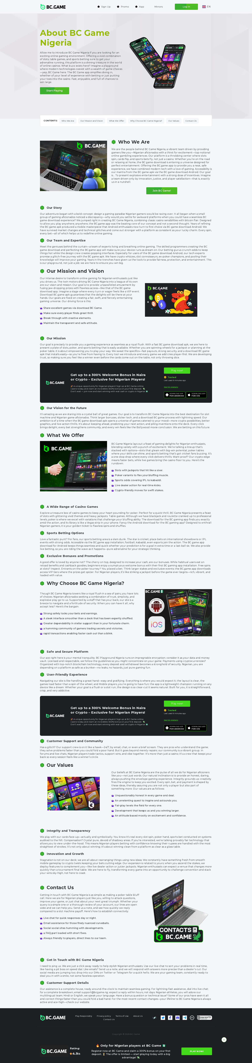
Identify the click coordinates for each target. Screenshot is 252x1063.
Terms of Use (122, 1016)
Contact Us (191, 121)
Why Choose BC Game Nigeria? (146, 121)
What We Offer (116, 121)
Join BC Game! (162, 190)
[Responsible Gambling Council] (155, 1018)
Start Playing (54, 90)
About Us (137, 1016)
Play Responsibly (83, 1016)
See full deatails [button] (171, 387)
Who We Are (68, 121)
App (141, 6)
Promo (125, 6)
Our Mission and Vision (91, 121)
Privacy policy (104, 1016)
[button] (206, 7)
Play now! (177, 370)
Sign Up (106, 6)
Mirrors (158, 6)
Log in (186, 6)
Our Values (173, 121)
